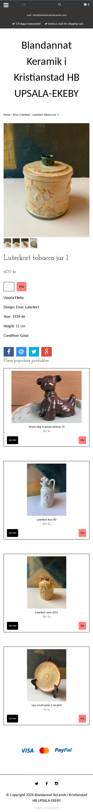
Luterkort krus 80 (46, 519)
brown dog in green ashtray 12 (46, 427)
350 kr (46, 431)
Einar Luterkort (22, 114)
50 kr (46, 709)
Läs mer (12, 440)
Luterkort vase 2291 (46, 612)
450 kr (47, 524)
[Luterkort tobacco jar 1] (46, 180)
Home (8, 114)
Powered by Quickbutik (46, 808)
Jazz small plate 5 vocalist (46, 705)
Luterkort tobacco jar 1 (45, 114)
